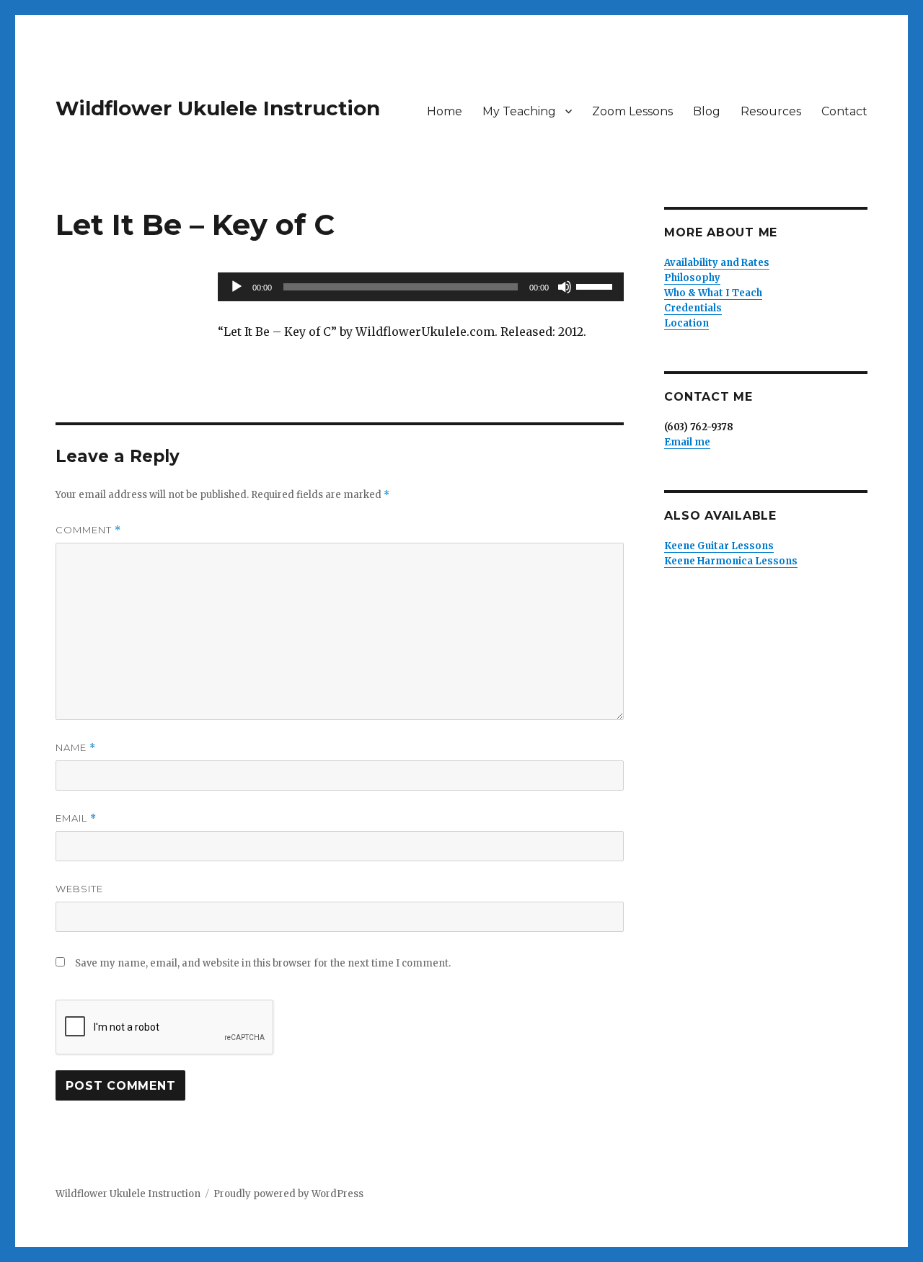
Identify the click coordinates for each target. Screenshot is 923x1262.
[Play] (236, 287)
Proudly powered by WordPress (288, 1194)
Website (79, 888)
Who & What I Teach (713, 293)
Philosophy (692, 278)
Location (686, 323)
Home (444, 111)
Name (76, 748)
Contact (844, 111)
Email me (687, 442)
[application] (421, 286)
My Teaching (519, 111)
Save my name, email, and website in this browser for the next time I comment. (263, 963)
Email (76, 818)
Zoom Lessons (632, 111)
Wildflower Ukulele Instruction (218, 108)
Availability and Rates (716, 263)
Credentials (693, 308)
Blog (706, 111)
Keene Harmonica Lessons (731, 561)
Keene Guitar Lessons (719, 546)
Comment (88, 530)
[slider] (596, 285)
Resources (771, 111)
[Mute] (564, 287)
